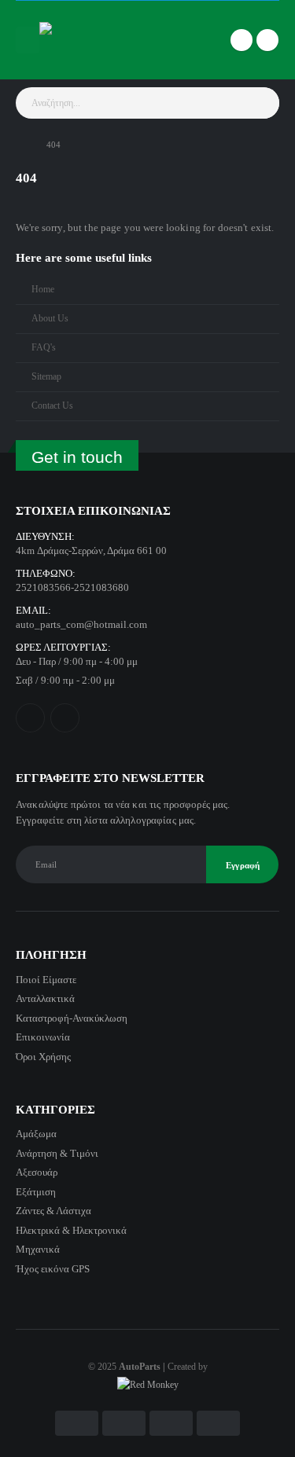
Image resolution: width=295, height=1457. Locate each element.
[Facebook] (241, 40)
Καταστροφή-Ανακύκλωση (71, 1018)
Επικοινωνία (43, 1037)
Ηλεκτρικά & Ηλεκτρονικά (71, 1230)
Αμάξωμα (36, 1134)
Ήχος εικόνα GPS (53, 1269)
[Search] (263, 103)
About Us (49, 319)
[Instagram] (267, 40)
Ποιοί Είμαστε (46, 979)
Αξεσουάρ (36, 1172)
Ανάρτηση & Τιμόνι (57, 1153)
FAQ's (43, 348)
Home (42, 289)
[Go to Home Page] (20, 144)
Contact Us (52, 406)
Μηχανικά (38, 1249)
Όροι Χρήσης (43, 1056)
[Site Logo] (70, 40)
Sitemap (46, 377)
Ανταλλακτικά (45, 998)
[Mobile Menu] (27, 40)
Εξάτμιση (36, 1192)
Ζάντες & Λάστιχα (53, 1211)
